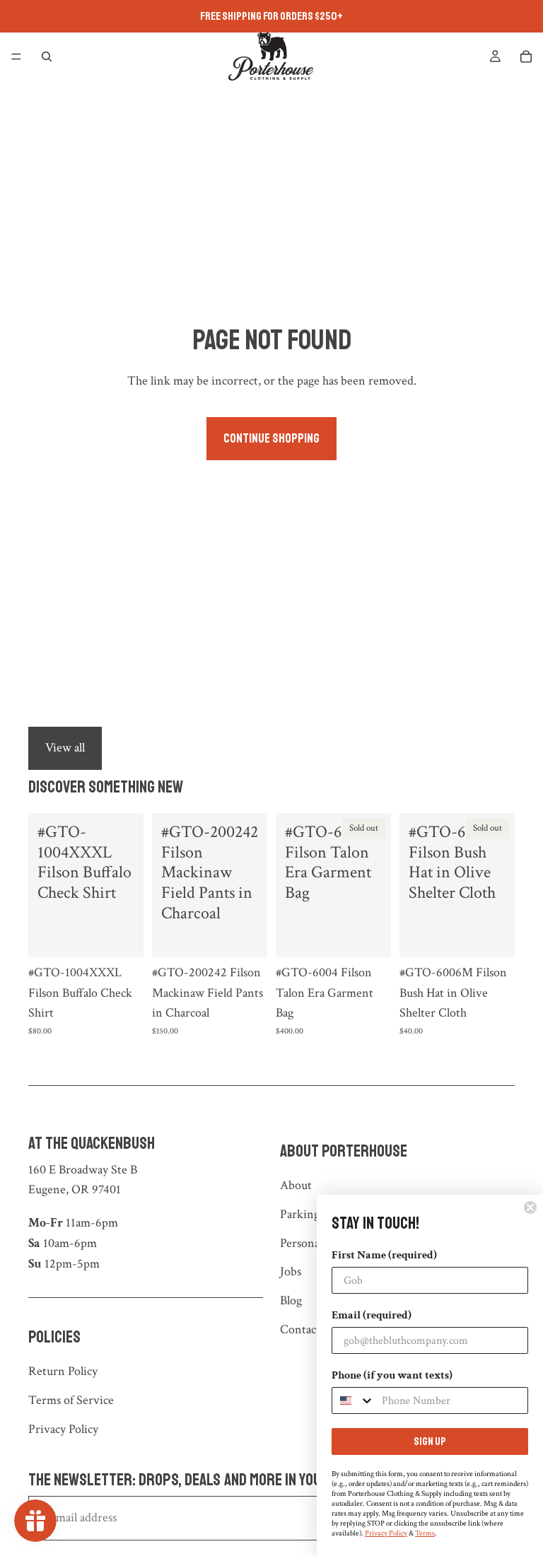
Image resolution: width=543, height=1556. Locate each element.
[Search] (46, 56)
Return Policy (63, 1371)
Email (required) (371, 1315)
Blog (291, 1300)
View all (65, 747)
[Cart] (526, 56)
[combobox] (353, 1400)
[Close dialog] (530, 1207)
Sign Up (430, 1441)
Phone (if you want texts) (392, 1375)
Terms (425, 1533)
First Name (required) (384, 1255)
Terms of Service (71, 1400)
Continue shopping (271, 438)
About (296, 1185)
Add (133, 935)
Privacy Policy (63, 1429)
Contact (300, 1329)
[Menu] (16, 56)
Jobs (290, 1271)
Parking (300, 1214)
